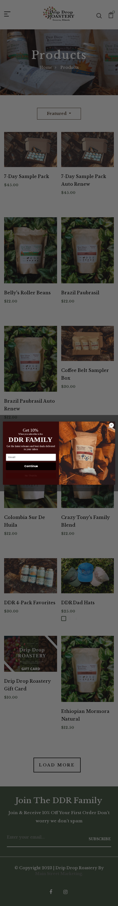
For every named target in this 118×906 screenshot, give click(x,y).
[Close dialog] (111, 424)
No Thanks (31, 475)
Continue (31, 466)
